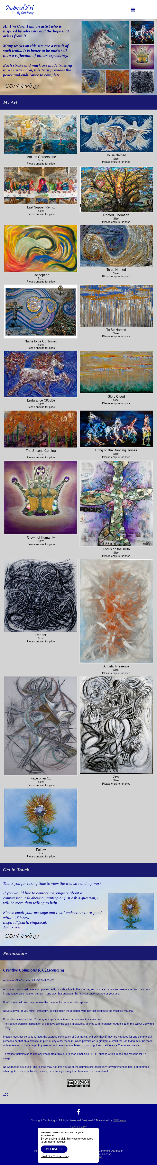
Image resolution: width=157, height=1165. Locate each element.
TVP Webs (119, 1120)
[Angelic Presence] (116, 611)
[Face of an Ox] (41, 726)
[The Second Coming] (41, 429)
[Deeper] (41, 595)
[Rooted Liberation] (116, 189)
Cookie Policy (78, 1126)
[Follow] (41, 817)
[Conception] (41, 248)
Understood (54, 1149)
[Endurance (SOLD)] (41, 374)
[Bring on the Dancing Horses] (116, 429)
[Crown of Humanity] (41, 497)
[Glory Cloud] (116, 372)
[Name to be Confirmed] (41, 311)
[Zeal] (116, 725)
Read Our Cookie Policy (55, 1156)
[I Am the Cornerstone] (41, 134)
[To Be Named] (116, 133)
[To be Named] (116, 246)
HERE (93, 1053)
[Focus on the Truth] (116, 503)
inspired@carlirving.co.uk (25, 922)
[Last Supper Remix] (41, 185)
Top (5, 1094)
